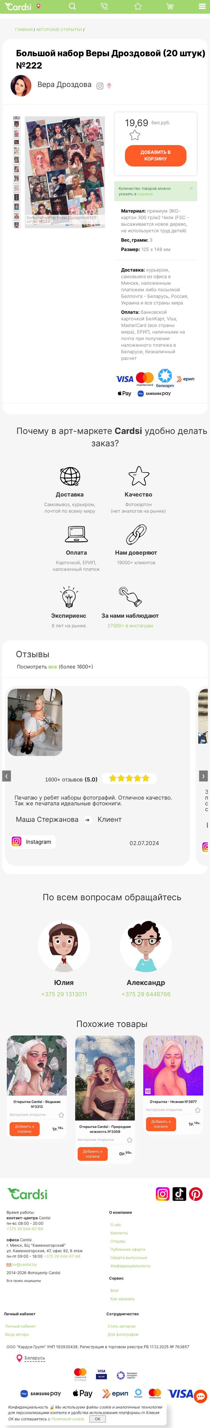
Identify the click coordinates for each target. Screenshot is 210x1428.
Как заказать (122, 1298)
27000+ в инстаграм (130, 625)
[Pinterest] (195, 1194)
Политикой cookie (67, 1418)
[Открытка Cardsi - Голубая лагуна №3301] (16, 188)
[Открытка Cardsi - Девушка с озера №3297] (16, 150)
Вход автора (17, 1334)
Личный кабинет (20, 1326)
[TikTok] (178, 1194)
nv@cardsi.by (24, 1264)
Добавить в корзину (24, 1128)
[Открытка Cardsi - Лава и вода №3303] (16, 206)
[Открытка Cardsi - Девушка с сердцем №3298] (16, 160)
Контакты (119, 1233)
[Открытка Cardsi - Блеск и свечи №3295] (16, 133)
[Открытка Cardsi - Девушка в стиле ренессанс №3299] (16, 169)
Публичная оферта (127, 1249)
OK (98, 1418)
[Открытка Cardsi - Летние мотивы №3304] (16, 216)
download (118, 1307)
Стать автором (122, 1326)
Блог (114, 1290)
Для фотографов (123, 1334)
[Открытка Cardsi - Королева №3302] (16, 197)
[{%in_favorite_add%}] (61, 1114)
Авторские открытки (59, 29)
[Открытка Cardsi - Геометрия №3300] (16, 178)
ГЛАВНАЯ (24, 29)
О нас (115, 1224)
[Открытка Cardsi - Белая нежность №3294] (16, 124)
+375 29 (64, 994)
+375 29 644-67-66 (25, 1228)
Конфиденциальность (130, 1265)
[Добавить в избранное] (134, 134)
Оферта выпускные (128, 1257)
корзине (145, 193)
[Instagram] (162, 1194)
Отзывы (118, 1241)
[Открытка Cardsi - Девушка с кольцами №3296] (16, 142)
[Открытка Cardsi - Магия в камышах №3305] (16, 225)
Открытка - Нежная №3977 (173, 1102)
